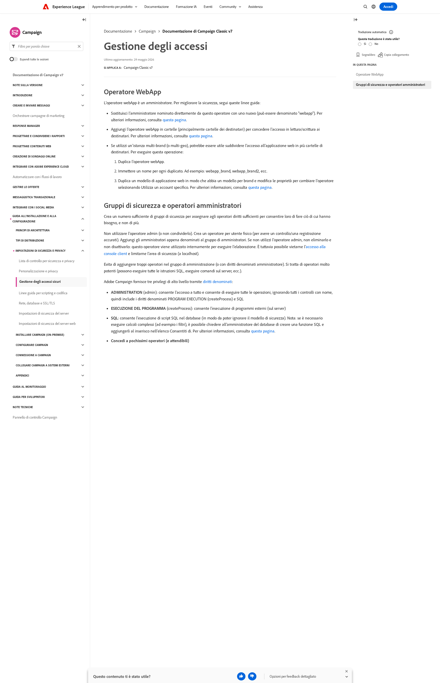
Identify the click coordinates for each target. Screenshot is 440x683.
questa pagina (174, 119)
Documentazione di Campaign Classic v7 (197, 31)
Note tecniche (23, 407)
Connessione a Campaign (33, 355)
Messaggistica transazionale (34, 197)
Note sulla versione (28, 85)
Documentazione (118, 31)
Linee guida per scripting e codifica (43, 293)
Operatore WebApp (369, 74)
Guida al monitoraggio (29, 387)
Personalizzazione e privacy (38, 271)
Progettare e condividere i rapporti (39, 136)
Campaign (147, 31)
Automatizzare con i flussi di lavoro (37, 177)
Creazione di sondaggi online (34, 156)
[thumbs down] (252, 676)
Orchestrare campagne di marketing (38, 115)
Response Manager (26, 126)
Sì (365, 44)
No (376, 44)
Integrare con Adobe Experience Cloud (41, 166)
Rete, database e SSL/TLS (37, 303)
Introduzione (22, 95)
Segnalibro (368, 55)
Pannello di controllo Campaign (35, 417)
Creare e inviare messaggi (31, 105)
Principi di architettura (33, 230)
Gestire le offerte (26, 187)
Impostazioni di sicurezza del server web (47, 323)
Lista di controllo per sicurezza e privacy (46, 261)
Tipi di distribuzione (30, 240)
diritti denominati (217, 281)
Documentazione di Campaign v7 (38, 75)
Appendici (22, 375)
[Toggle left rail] (84, 20)
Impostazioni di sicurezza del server (44, 313)
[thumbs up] (241, 676)
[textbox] (46, 46)
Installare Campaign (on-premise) (40, 335)
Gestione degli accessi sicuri (40, 281)
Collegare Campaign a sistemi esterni (43, 365)
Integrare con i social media (33, 207)
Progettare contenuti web (32, 146)
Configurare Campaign (32, 345)
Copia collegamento (396, 55)
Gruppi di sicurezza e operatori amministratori (390, 84)
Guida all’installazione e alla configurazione (34, 218)
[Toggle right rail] (355, 20)
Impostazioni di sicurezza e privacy (40, 250)
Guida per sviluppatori (29, 397)
